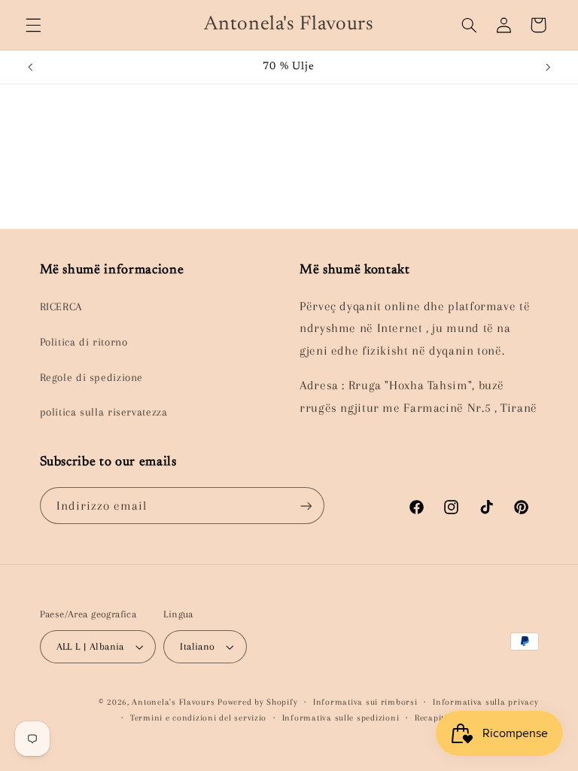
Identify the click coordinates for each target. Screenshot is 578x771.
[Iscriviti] (305, 505)
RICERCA (61, 306)
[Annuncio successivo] (547, 67)
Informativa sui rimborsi (365, 702)
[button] (33, 25)
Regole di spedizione (92, 377)
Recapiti (431, 718)
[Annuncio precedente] (30, 67)
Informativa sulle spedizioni (341, 718)
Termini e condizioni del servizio (198, 718)
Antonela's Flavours (173, 702)
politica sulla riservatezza (104, 412)
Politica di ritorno (84, 342)
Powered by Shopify (257, 702)
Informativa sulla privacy (485, 702)
